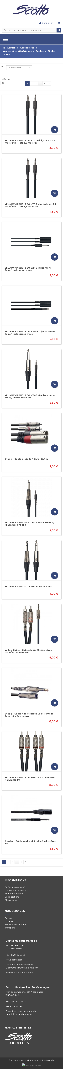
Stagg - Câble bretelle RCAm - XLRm (26, 459)
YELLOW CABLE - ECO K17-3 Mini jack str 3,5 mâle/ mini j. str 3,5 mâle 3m (30, 205)
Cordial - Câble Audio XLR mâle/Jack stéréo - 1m (31, 842)
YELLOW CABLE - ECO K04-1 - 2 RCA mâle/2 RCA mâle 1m (30, 778)
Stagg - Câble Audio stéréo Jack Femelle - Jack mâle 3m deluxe (30, 714)
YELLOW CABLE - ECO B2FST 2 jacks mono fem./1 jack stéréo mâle (30, 332)
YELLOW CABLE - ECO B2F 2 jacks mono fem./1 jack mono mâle (28, 268)
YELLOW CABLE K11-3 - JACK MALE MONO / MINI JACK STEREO (29, 523)
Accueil (10, 47)
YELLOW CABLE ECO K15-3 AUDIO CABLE (28, 586)
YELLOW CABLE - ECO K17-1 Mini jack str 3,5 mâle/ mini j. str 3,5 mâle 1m (30, 141)
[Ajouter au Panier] (54, 129)
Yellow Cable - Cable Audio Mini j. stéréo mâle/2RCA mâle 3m (28, 651)
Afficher (6, 79)
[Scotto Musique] (31, 10)
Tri (3, 67)
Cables (40, 51)
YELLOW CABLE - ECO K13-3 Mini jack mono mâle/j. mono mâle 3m (30, 396)
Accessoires (27, 47)
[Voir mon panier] (59, 23)
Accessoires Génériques (17, 51)
